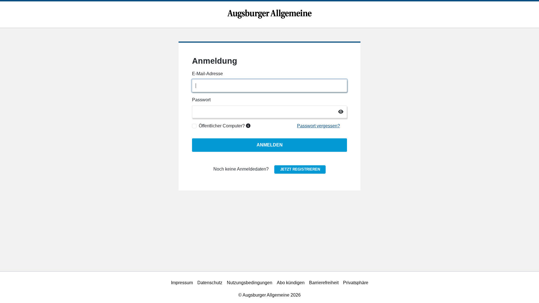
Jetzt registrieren (300, 169)
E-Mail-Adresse (207, 73)
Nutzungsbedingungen (249, 282)
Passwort (201, 99)
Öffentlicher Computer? (222, 125)
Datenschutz (209, 282)
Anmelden (270, 145)
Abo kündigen (291, 282)
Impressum (182, 282)
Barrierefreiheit (324, 282)
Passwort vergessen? (318, 125)
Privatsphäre (355, 282)
